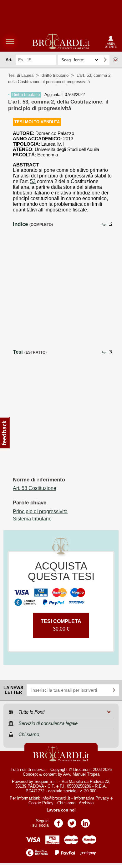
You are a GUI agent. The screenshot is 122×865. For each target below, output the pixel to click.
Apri (104, 224)
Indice (20, 224)
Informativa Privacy (91, 798)
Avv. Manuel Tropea (81, 774)
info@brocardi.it (56, 798)
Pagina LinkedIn (85, 821)
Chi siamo (66, 802)
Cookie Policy (40, 802)
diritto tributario (55, 75)
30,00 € (61, 625)
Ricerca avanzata (115, 60)
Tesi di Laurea (20, 75)
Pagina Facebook (58, 821)
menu (10, 41)
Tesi (18, 352)
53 (33, 181)
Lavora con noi (61, 810)
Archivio (86, 802)
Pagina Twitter (72, 821)
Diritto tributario (26, 94)
